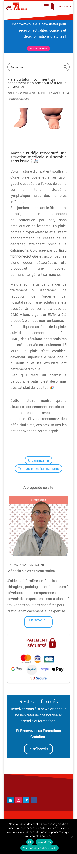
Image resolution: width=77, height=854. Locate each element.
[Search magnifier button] (65, 67)
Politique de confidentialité (39, 848)
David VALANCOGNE (29, 93)
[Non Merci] (72, 837)
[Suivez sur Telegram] (26, 800)
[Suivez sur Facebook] (34, 800)
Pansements (19, 99)
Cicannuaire (38, 460)
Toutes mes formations (38, 468)
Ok (30, 842)
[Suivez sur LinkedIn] (10, 800)
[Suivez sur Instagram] (18, 800)
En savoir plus (38, 48)
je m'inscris (38, 749)
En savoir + (38, 620)
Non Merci (44, 842)
